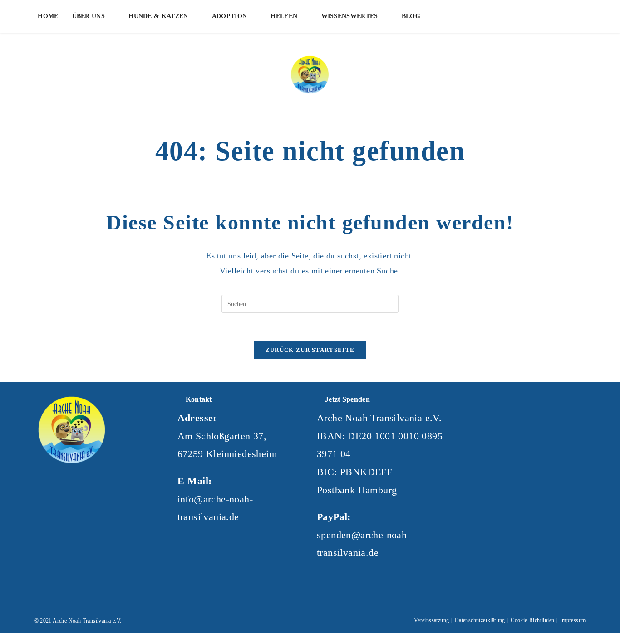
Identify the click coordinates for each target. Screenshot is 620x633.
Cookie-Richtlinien (532, 620)
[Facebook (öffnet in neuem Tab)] (515, 16)
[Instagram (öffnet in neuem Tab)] (530, 16)
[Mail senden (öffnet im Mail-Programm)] (544, 16)
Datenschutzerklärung (480, 620)
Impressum (573, 620)
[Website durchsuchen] (566, 18)
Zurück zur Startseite (310, 349)
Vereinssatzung (431, 620)
